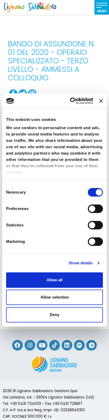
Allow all (54, 280)
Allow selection (54, 297)
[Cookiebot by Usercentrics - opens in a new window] (70, 100)
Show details (81, 263)
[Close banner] (101, 101)
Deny (54, 314)
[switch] (95, 208)
